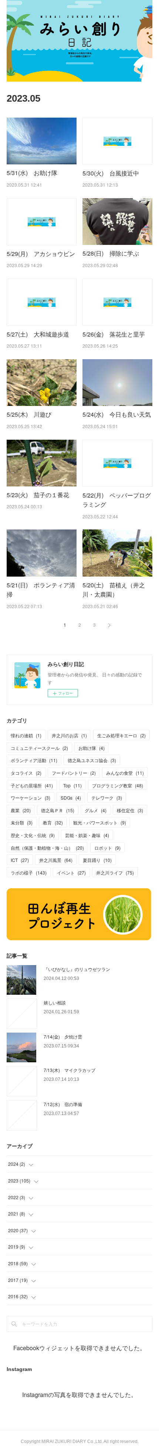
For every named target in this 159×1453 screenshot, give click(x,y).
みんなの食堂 (125, 773)
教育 (53, 822)
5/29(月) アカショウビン (41, 253)
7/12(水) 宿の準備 (63, 1104)
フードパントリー (74, 773)
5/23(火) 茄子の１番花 (38, 495)
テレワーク (106, 797)
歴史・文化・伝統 (33, 835)
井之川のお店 (69, 735)
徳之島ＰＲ (57, 810)
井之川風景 (55, 860)
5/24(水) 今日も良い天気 (116, 414)
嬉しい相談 (55, 1002)
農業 (21, 810)
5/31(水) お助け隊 (32, 172)
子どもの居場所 (32, 785)
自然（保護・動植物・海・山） (47, 847)
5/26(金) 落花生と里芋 (113, 334)
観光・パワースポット (99, 822)
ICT (20, 860)
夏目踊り (97, 860)
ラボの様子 (29, 872)
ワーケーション (30, 797)
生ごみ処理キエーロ (121, 735)
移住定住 (130, 810)
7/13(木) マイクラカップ (69, 1070)
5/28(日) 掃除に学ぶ (110, 253)
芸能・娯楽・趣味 (87, 835)
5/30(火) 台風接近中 (110, 173)
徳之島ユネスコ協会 (92, 760)
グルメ (95, 810)
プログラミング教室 (117, 785)
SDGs (71, 797)
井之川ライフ (115, 872)
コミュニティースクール (39, 748)
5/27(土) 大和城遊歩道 (38, 334)
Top (72, 785)
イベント (71, 872)
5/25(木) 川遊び (29, 414)
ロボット (107, 847)
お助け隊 (91, 748)
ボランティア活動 (34, 760)
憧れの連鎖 (26, 735)
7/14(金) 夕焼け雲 (63, 1036)
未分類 (22, 822)
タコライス (26, 773)
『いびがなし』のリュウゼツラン (77, 969)
